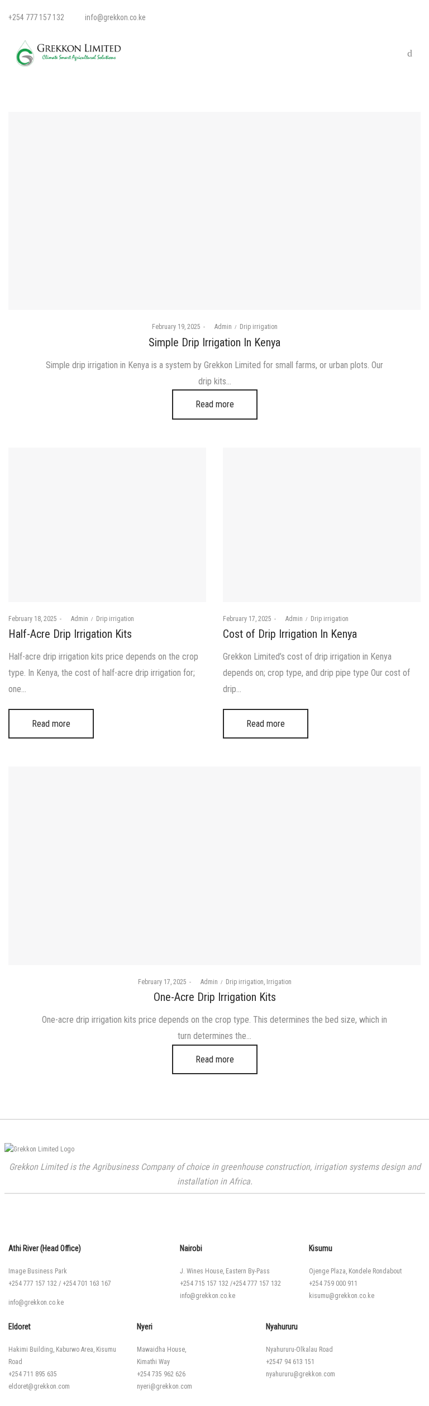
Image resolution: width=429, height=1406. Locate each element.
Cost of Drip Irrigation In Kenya (290, 634)
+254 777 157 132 (32, 1283)
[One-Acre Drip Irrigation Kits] (214, 866)
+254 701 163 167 (87, 1283)
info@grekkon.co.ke (36, 1302)
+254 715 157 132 (204, 1283)
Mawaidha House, (161, 1349)
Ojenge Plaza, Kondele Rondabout (355, 1271)
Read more (215, 404)
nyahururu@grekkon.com (300, 1374)
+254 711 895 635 (32, 1374)
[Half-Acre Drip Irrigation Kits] (107, 525)
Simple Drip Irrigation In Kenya (214, 342)
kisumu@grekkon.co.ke (341, 1296)
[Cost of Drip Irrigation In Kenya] (322, 525)
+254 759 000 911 (333, 1283)
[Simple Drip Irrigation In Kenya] (214, 211)
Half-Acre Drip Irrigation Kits (70, 634)
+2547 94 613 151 (290, 1362)
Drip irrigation (259, 327)
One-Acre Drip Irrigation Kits (215, 997)
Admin (220, 327)
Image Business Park (37, 1271)
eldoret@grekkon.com (39, 1386)
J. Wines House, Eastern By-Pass (225, 1271)
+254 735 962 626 (161, 1374)
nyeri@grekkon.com (164, 1386)
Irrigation (279, 982)
